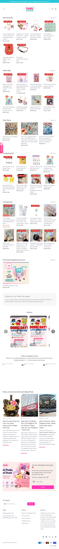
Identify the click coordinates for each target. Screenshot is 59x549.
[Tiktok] (52, 536)
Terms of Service (26, 518)
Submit (43, 487)
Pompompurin (8, 153)
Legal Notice (25, 523)
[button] (1, 272)
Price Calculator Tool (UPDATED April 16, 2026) (10, 516)
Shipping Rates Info (8, 513)
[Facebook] (43, 536)
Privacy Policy (25, 515)
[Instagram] (49, 536)
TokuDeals (14, 542)
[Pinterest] (55, 536)
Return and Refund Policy (29, 513)
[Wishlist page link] (49, 9)
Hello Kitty (7, 71)
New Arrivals (8, 18)
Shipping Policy (26, 521)
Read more (6, 445)
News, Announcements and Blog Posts (18, 392)
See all (52, 17)
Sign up (31, 504)
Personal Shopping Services (14, 260)
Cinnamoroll (7, 202)
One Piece (7, 120)
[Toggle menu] (3, 9)
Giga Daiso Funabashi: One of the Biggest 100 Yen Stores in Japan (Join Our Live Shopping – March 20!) (29, 425)
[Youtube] (46, 536)
